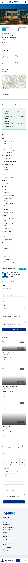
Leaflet (11, 88)
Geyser (7, 192)
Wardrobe (7, 228)
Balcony (7, 167)
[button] (14, 80)
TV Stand (7, 225)
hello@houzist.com (9, 550)
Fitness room (8, 245)
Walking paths (8, 239)
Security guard (9, 203)
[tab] (4, 29)
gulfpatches (8, 396)
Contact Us (7, 524)
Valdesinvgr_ (8, 436)
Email (3, 298)
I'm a (3, 305)
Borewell (7, 257)
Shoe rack (7, 220)
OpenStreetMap (17, 88)
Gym (6, 248)
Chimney (7, 183)
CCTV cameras (9, 169)
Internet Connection (10, 174)
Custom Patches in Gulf (10, 386)
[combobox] (14, 308)
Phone (4, 292)
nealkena (7, 362)
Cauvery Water (9, 259)
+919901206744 (14, 274)
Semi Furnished (9, 212)
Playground (8, 201)
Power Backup (9, 177)
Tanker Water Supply (10, 262)
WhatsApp (11, 276)
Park (6, 237)
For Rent (9, 33)
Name (3, 285)
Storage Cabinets (9, 223)
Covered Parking (9, 141)
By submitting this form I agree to (12, 325)
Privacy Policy (7, 529)
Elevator (7, 158)
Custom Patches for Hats (10, 353)
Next (19, 447)
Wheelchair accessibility (11, 161)
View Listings (22, 268)
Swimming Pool (9, 206)
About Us (6, 522)
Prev (9, 447)
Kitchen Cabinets (9, 218)
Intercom (7, 172)
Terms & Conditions (9, 527)
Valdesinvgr (6, 426)
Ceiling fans (8, 189)
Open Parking (8, 143)
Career (6, 532)
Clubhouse (8, 198)
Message (4, 312)
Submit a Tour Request (14, 502)
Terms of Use (7, 326)
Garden (7, 234)
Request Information (14, 329)
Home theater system (10, 250)
